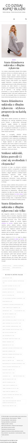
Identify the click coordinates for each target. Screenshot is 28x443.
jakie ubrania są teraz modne (8, 427)
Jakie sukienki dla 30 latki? (12, 323)
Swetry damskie (5, 434)
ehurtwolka (7, 301)
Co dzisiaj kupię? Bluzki (14, 7)
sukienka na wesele (7, 223)
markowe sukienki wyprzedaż (12, 348)
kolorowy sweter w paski (11, 338)
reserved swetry (9, 369)
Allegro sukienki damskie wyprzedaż (13, 281)
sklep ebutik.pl (9, 372)
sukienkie (6, 376)
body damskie (13, 420)
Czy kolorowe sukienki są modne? (14, 298)
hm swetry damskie (9, 313)
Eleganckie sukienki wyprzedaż (13, 304)
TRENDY (19, 418)
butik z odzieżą (8, 295)
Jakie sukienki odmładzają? (12, 326)
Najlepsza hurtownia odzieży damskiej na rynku (12, 431)
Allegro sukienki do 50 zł (11, 285)
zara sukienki (8, 397)
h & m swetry (19, 310)
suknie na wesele (6, 269)
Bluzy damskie (4, 433)
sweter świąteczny (9, 379)
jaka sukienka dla (9, 316)
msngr (20, 360)
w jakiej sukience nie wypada (12, 394)
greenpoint (7, 310)
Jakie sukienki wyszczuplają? (12, 329)
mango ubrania (8, 341)
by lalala (16, 239)
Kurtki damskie (18, 433)
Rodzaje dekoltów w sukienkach (8, 422)
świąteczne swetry (9, 405)
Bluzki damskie (13, 418)
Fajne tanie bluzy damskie (11, 307)
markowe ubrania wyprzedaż (12, 354)
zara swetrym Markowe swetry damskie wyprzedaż (12, 401)
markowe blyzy (8, 345)
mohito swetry (8, 360)
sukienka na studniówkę (18, 265)
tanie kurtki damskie (10, 385)
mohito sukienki (9, 357)
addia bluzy (7, 277)
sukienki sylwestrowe (16, 267)
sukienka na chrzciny (6, 265)
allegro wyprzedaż (9, 289)
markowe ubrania (9, 351)
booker (20, 292)
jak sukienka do (8, 335)
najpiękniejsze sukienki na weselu (14, 363)
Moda (14, 60)
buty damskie (12, 433)
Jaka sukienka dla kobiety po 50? (13, 320)
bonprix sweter (8, 292)
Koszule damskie (5, 420)
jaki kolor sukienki (9, 332)
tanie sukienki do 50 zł (11, 388)
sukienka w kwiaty (6, 267)
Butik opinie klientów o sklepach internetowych (12, 425)
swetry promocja (9, 382)
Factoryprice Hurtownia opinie (8, 429)
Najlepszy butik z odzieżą (7, 423)
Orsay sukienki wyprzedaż (11, 366)
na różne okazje (19, 194)
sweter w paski (19, 376)
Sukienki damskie (5, 418)
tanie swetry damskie (10, 391)
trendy (22, 239)
